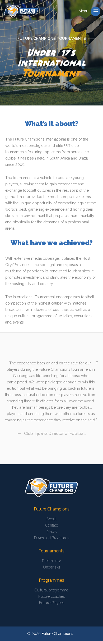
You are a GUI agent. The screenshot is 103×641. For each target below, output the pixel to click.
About (51, 519)
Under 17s (51, 567)
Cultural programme (51, 590)
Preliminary (51, 561)
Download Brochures (51, 538)
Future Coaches (51, 596)
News (52, 531)
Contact (51, 525)
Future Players (51, 603)
